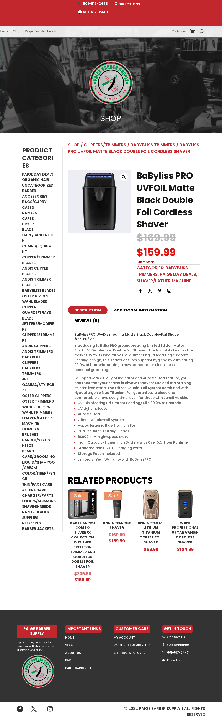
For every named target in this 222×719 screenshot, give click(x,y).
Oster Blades (35, 296)
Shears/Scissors (39, 501)
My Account (180, 31)
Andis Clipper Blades (35, 271)
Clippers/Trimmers (105, 145)
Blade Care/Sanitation (38, 235)
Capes (28, 218)
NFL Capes (31, 523)
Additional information (140, 310)
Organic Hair (35, 179)
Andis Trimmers (37, 351)
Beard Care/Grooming (38, 454)
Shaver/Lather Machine (37, 420)
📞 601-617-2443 (93, 3)
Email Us (173, 660)
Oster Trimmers (38, 401)
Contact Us (176, 637)
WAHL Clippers (36, 406)
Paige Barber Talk (80, 668)
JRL (25, 379)
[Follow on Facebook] (140, 291)
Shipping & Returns (129, 653)
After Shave (34, 489)
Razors (29, 212)
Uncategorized (37, 185)
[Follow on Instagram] (169, 291)
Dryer (28, 224)
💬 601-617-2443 (93, 12)
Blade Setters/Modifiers (38, 324)
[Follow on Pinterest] (159, 291)
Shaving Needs (36, 506)
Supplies (30, 517)
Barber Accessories (34, 193)
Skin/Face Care (37, 484)
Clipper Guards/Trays (36, 310)
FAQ (68, 660)
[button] (124, 177)
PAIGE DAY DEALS (37, 174)
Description (87, 310)
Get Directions (178, 645)
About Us (73, 653)
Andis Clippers (36, 345)
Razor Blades (35, 512)
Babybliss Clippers (31, 359)
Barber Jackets (38, 528)
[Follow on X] (150, 291)
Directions (129, 4)
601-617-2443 (178, 652)
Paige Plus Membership (41, 31)
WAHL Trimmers (37, 412)
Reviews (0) (87, 320)
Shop (16, 31)
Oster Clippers (36, 395)
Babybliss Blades (39, 290)
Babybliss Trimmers (31, 370)
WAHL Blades (34, 301)
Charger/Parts (37, 495)
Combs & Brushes (31, 431)
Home (4, 31)
